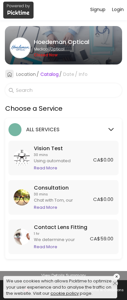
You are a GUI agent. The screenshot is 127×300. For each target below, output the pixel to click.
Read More (45, 168)
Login (118, 9)
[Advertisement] (63, 292)
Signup (98, 9)
